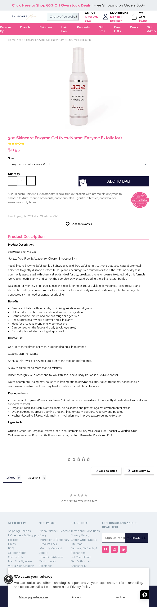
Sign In (115, 17)
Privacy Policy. (80, 587)
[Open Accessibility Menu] (8, 579)
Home (12, 39)
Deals (134, 27)
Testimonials (47, 561)
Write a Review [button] (141, 470)
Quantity (14, 174)
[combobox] (63, 16)
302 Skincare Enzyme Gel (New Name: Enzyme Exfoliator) (55, 39)
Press (12, 544)
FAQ (11, 548)
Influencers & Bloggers (23, 535)
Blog (42, 535)
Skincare (45, 27)
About (43, 553)
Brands (25, 27)
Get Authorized (81, 561)
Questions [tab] (34, 477)
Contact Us (15, 557)
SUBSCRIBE (137, 538)
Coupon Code (17, 553)
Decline (119, 597)
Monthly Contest (50, 548)
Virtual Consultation (21, 566)
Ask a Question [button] (108, 470)
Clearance (45, 566)
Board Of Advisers (51, 557)
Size (11, 158)
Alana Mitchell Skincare (54, 531)
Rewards (83, 27)
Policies (13, 540)
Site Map (77, 544)
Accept (76, 597)
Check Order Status (84, 540)
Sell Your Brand (81, 557)
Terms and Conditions (85, 531)
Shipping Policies (19, 531)
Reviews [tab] (10, 477)
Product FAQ (48, 544)
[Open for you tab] (144, 594)
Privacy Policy (80, 535)
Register (116, 20)
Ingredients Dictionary (54, 540)
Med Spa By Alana (20, 561)
